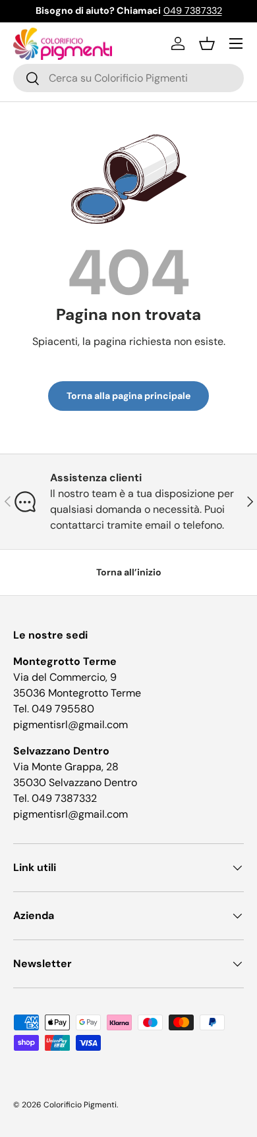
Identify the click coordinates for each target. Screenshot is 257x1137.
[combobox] (128, 78)
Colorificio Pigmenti (80, 1104)
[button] (206, 43)
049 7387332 (192, 10)
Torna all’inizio (128, 572)
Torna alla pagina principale (128, 396)
